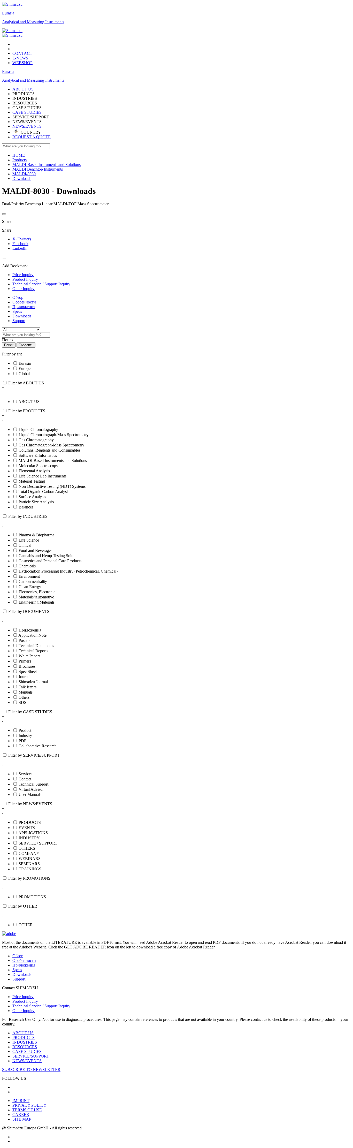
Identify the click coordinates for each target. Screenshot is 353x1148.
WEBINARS (30, 858)
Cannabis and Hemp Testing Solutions (50, 555)
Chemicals (27, 566)
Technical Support (33, 784)
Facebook (20, 243)
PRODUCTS (30, 822)
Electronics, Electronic (37, 592)
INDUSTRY (29, 838)
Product (25, 730)
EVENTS (27, 827)
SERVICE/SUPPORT (30, 1056)
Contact (25, 779)
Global (24, 373)
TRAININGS (30, 869)
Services (25, 774)
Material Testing (32, 481)
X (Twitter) (21, 239)
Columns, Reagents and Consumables (49, 450)
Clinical (25, 545)
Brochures (27, 666)
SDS (22, 702)
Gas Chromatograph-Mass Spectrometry (51, 445)
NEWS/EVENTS (27, 126)
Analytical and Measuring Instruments (33, 22)
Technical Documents (36, 645)
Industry (25, 735)
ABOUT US (29, 401)
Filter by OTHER (22, 906)
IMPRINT (20, 1100)
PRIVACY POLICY (29, 1105)
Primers (25, 661)
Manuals (26, 692)
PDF (22, 741)
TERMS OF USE (27, 1110)
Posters (24, 640)
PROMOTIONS (32, 897)
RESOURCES (24, 1047)
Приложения (23, 307)
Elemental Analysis (34, 471)
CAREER (20, 1114)
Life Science (29, 540)
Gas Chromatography (36, 440)
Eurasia (8, 13)
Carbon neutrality (33, 581)
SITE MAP (21, 1119)
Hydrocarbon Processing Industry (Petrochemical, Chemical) (68, 571)
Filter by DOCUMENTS (28, 611)
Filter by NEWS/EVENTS (30, 804)
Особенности (24, 302)
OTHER (26, 925)
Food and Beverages (35, 550)
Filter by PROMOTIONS (29, 878)
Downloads (21, 316)
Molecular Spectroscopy (38, 465)
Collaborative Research (38, 746)
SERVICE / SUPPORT (38, 843)
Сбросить (26, 345)
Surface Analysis (32, 497)
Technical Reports (33, 651)
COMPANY (29, 853)
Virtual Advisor (31, 789)
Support (18, 320)
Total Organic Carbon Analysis (44, 491)
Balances (26, 507)
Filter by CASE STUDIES (30, 712)
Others (24, 697)
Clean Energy (30, 586)
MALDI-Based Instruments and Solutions (53, 460)
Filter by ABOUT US (26, 383)
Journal (24, 676)
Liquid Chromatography (38, 429)
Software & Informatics (38, 455)
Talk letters (27, 687)
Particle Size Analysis (36, 502)
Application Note (32, 635)
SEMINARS (29, 864)
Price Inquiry (23, 996)
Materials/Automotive (36, 597)
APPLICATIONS (33, 833)
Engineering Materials (37, 602)
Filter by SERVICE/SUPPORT (34, 755)
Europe (24, 368)
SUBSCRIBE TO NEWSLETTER (31, 1069)
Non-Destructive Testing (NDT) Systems (52, 486)
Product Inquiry (25, 1001)
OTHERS (27, 848)
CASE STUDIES (27, 112)
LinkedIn (19, 248)
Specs (17, 311)
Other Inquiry (23, 1010)
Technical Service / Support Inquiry (41, 1006)
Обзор (17, 297)
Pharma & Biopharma (36, 535)
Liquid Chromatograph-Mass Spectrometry (54, 434)
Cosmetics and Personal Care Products (50, 561)
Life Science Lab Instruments (42, 476)
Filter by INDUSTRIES (28, 516)
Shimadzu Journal (33, 682)
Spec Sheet (28, 671)
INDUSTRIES (24, 1042)
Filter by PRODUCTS (26, 411)
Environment (29, 576)
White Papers (29, 656)
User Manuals (30, 794)
